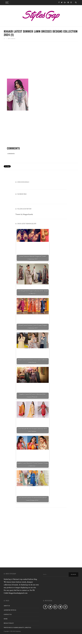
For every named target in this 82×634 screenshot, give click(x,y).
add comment (11, 38)
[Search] (75, 2)
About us (7, 606)
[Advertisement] (41, 62)
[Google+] (65, 2)
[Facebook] (59, 2)
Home (5, 619)
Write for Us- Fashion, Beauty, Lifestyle (17, 627)
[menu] (6, 2)
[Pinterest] (68, 2)
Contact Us (8, 614)
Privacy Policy (9, 623)
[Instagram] (71, 2)
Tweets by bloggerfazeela (24, 214)
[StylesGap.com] (41, 15)
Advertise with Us (10, 610)
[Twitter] (61, 2)
